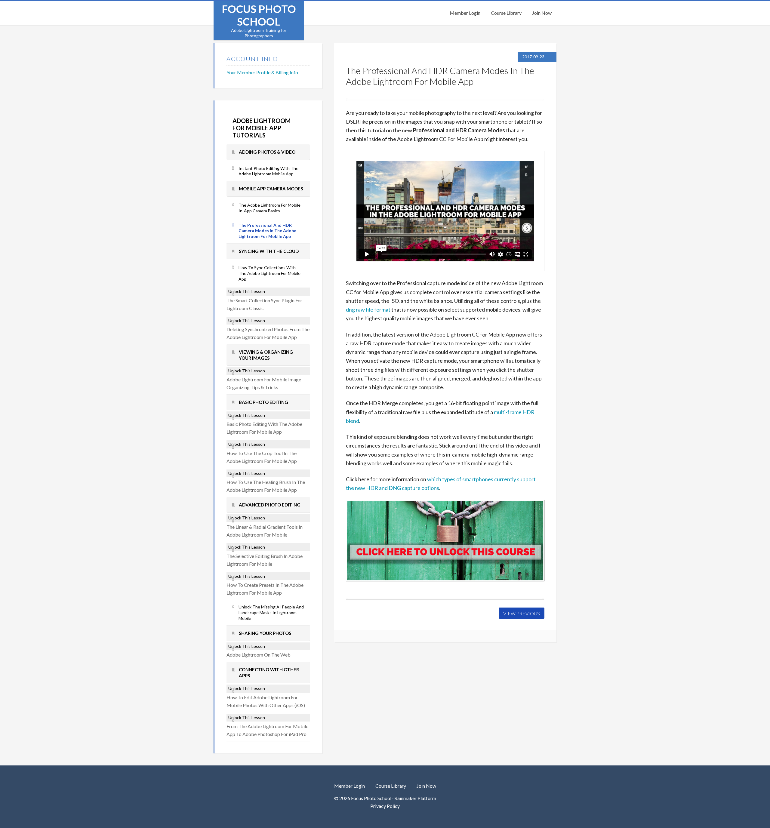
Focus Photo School (259, 15)
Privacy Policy (385, 806)
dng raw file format (368, 309)
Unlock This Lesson (246, 291)
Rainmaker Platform (415, 798)
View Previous (521, 613)
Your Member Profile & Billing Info (262, 72)
